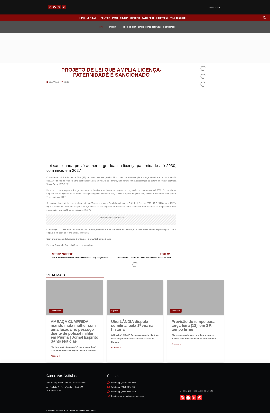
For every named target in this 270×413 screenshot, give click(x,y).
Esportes (114, 311)
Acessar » (55, 356)
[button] (264, 18)
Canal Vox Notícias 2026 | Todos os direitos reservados (70, 410)
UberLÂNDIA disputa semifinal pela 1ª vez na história (132, 325)
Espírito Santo (56, 311)
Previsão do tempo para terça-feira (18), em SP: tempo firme (193, 325)
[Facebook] (54, 7)
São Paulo (176, 311)
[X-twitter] (59, 7)
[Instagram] (50, 7)
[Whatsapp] (64, 7)
